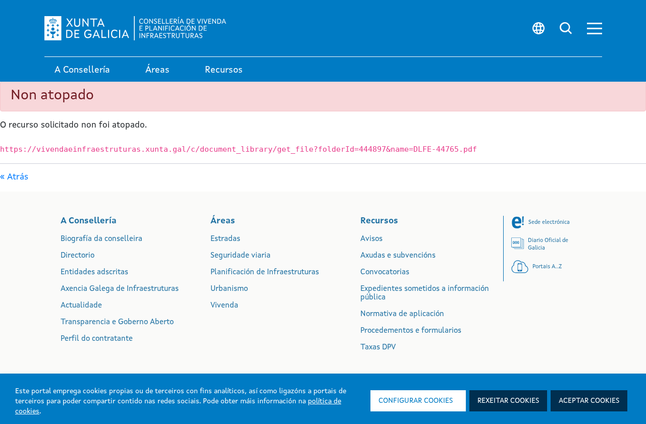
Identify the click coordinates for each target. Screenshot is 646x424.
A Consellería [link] (82, 70)
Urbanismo (229, 289)
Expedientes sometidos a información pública (424, 293)
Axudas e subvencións (398, 256)
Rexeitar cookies (508, 400)
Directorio (77, 256)
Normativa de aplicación (402, 314)
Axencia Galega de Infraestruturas (120, 289)
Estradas (225, 239)
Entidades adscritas (94, 272)
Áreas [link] (157, 70)
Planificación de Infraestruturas (264, 272)
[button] (594, 28)
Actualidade (81, 306)
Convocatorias (384, 272)
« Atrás (14, 177)
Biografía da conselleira (101, 239)
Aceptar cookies (589, 400)
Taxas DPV (378, 347)
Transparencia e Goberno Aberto (117, 322)
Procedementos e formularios (410, 331)
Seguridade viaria (240, 256)
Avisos (371, 239)
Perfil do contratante (97, 339)
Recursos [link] (224, 70)
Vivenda (224, 306)
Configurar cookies (416, 400)
